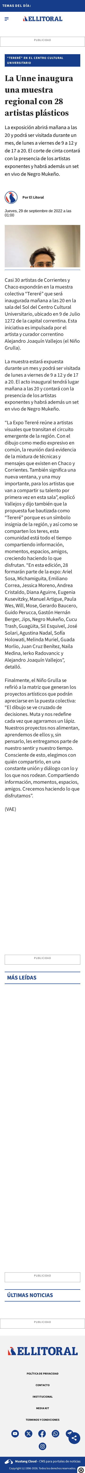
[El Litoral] (42, 19)
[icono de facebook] (42, 1433)
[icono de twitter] (28, 1433)
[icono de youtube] (15, 1433)
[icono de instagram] (42, 1446)
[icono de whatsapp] (55, 1433)
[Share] (74, 1438)
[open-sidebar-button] (6, 19)
